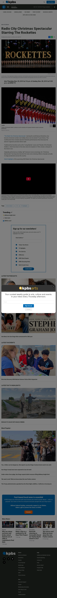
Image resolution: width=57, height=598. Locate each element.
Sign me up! (28, 306)
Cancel (28, 309)
